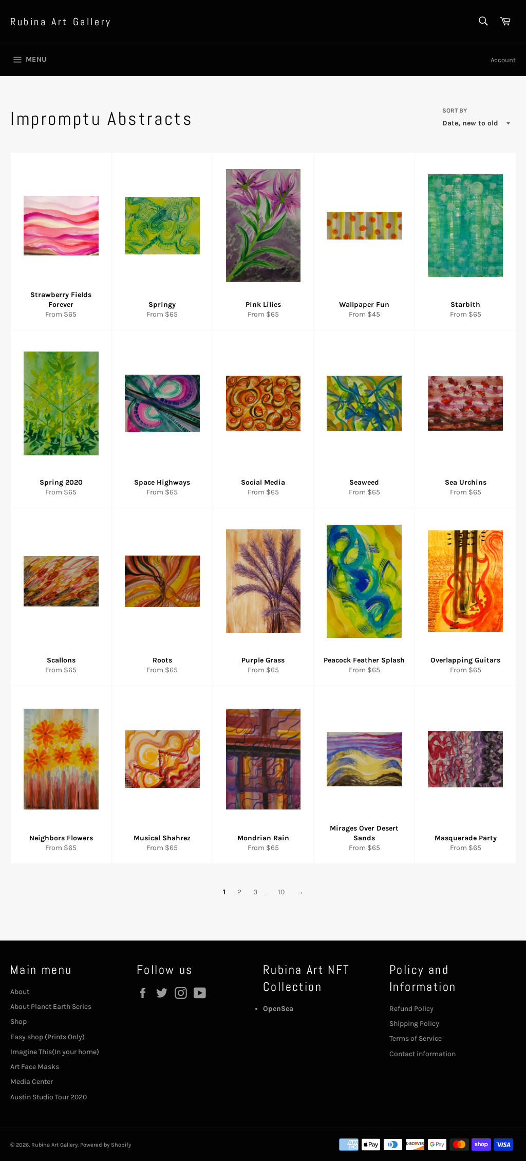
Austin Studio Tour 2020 (48, 1097)
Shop (18, 1021)
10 (281, 892)
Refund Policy (411, 1008)
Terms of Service (415, 1038)
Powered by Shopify (105, 1144)
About (19, 991)
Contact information (422, 1053)
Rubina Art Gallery (61, 21)
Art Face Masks (34, 1066)
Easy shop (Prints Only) (47, 1037)
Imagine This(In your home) (54, 1051)
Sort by (454, 110)
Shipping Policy (414, 1023)
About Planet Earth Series (50, 1006)
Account (503, 60)
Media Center (31, 1081)
